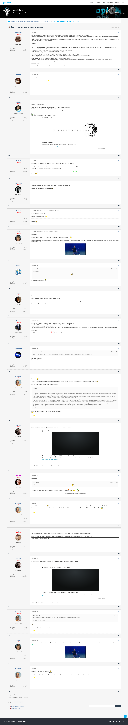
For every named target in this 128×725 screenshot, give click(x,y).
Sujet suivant (20, 694)
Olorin (18, 231)
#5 (118, 183)
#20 (118, 668)
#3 (118, 102)
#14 (118, 475)
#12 (118, 376)
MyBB (24, 721)
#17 (118, 558)
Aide (104, 2)
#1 (118, 32)
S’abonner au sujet (15, 708)
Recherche (110, 2)
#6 (118, 210)
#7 (118, 231)
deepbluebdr (18, 348)
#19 (118, 640)
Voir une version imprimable (17, 706)
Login (123, 2)
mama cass (18, 32)
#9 (118, 293)
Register (117, 2)
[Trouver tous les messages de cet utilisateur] (9, 69)
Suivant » (21, 702)
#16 (118, 530)
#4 (118, 160)
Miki (18, 293)
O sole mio (18, 376)
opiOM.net (7, 2)
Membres (97, 2)
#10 (118, 320)
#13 (118, 425)
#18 (118, 611)
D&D (13, 721)
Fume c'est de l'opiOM (46, 21)
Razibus (18, 265)
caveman (18, 425)
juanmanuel (18, 183)
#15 (118, 503)
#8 (118, 265)
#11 (118, 348)
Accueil (91, 2)
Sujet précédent (13, 694)
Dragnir (18, 531)
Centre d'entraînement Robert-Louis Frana (28, 21)
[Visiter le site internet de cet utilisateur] (9, 156)
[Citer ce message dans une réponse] (119, 69)
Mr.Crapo (18, 160)
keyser (18, 321)
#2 (118, 74)
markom (18, 74)
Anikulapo (18, 102)
